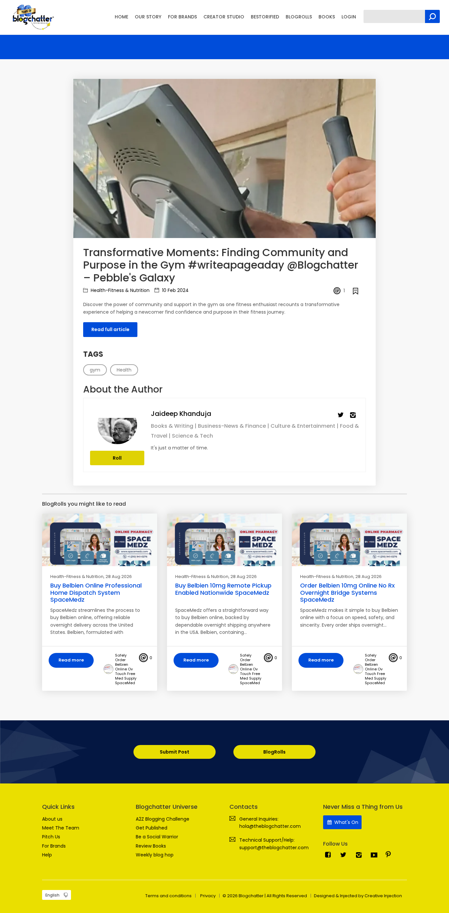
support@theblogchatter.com (274, 847)
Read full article (110, 329)
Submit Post (174, 752)
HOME (121, 16)
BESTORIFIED (265, 16)
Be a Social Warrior (157, 836)
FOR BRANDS (182, 16)
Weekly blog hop (155, 855)
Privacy (208, 896)
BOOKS (327, 16)
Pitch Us (51, 836)
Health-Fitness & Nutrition (119, 290)
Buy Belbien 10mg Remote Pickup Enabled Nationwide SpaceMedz (223, 589)
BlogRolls (274, 752)
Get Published (151, 828)
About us (52, 819)
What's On (345, 822)
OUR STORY (148, 16)
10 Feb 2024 (175, 290)
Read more (71, 660)
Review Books (151, 846)
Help (47, 855)
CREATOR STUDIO (223, 16)
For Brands (54, 846)
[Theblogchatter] (32, 16)
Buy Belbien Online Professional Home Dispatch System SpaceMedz (96, 592)
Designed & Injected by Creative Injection (358, 896)
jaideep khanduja (181, 413)
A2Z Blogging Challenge (162, 819)
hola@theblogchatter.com (270, 826)
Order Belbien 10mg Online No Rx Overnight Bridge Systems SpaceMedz (347, 592)
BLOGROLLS (299, 16)
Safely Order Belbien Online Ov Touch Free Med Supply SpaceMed (125, 669)
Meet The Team (60, 828)
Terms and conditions (168, 896)
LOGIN (349, 16)
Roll (117, 458)
